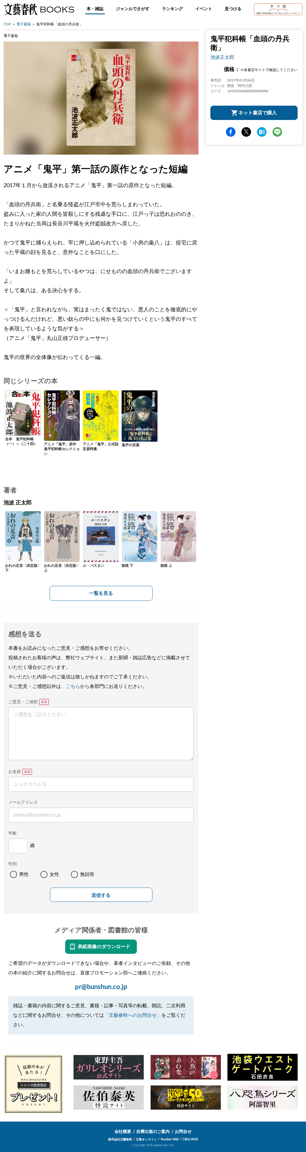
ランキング (172, 9)
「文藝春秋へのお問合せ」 (132, 1015)
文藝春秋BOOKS (39, 9)
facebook (230, 132)
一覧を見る (101, 593)
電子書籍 (23, 24)
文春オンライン (146, 1139)
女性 (54, 874)
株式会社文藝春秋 (120, 1139)
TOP (7, 24)
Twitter (246, 132)
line (277, 132)
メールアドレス (23, 802)
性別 (12, 864)
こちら (73, 686)
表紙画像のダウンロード (104, 946)
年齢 (12, 833)
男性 (24, 874)
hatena (262, 132)
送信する (101, 895)
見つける (233, 9)
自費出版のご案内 (153, 1132)
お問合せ (183, 1132)
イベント (203, 9)
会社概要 (122, 1132)
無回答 (87, 874)
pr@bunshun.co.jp (101, 987)
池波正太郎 (222, 57)
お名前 (14, 772)
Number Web (170, 1139)
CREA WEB (190, 1139)
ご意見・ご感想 (23, 702)
